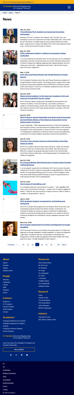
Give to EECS (19, 349)
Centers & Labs (43, 298)
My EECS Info (43, 265)
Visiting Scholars (43, 286)
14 (23, 244)
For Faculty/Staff (44, 283)
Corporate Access (44, 317)
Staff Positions (8, 309)
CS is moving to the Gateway (22, 2)
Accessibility (6, 380)
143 (58, 244)
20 (51, 244)
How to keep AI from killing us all (33, 184)
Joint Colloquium (43, 305)
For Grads (41, 270)
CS (4, 367)
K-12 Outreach (7, 304)
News (11, 12)
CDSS (4, 376)
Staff (4, 287)
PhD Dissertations (44, 303)
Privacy (5, 386)
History (5, 263)
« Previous (12, 244)
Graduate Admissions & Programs (14, 323)
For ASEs (41, 276)
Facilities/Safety (43, 281)
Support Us (6, 301)
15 (28, 244)
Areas (40, 295)
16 (32, 244)
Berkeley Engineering (9, 373)
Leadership (6, 282)
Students (6, 290)
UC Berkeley (6, 370)
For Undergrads (43, 273)
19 (46, 244)
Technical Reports (44, 300)
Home (5, 12)
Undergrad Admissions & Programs (14, 321)
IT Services (42, 278)
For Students (42, 268)
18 (42, 244)
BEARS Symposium (44, 308)
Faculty (5, 285)
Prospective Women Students (12, 328)
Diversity (6, 265)
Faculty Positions (8, 307)
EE (3, 363)
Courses (5, 326)
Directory (6, 279)
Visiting (5, 268)
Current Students (8, 331)
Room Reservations (44, 263)
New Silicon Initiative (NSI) (47, 319)
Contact (5, 312)
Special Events (8, 270)
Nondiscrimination (8, 383)
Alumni (5, 292)
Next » (65, 244)
